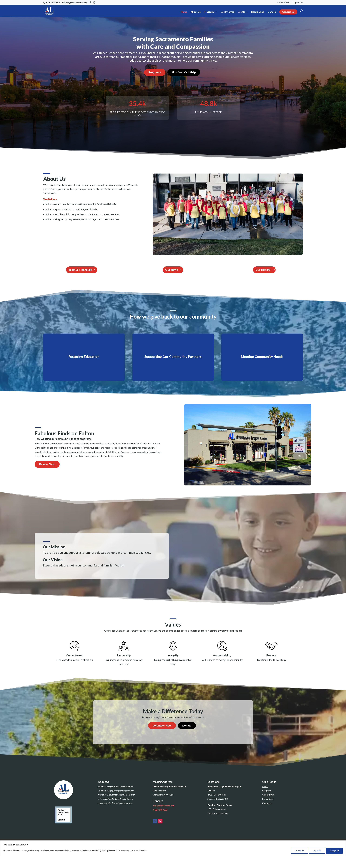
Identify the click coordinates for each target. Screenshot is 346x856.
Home (184, 12)
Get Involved (227, 12)
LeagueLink (297, 2)
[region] (173, 848)
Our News (171, 269)
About (265, 786)
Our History (262, 269)
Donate (272, 12)
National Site (283, 2)
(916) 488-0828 (160, 810)
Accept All (334, 851)
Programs (209, 12)
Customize (299, 851)
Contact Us (288, 11)
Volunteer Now (162, 725)
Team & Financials (80, 269)
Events (241, 12)
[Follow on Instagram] (160, 821)
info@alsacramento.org (163, 805)
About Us (196, 12)
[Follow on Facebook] (155, 821)
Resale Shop (257, 12)
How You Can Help (184, 72)
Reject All (317, 851)
